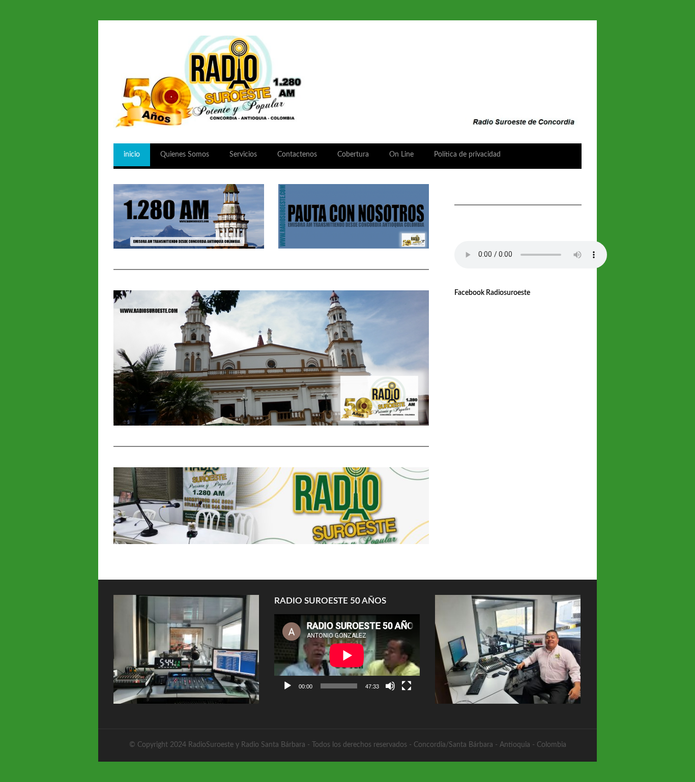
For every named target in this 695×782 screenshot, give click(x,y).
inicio (132, 154)
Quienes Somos (184, 154)
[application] (347, 655)
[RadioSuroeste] (347, 82)
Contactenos (297, 154)
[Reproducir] (287, 686)
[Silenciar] (390, 686)
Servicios (243, 154)
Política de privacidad (467, 154)
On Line (401, 154)
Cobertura (353, 154)
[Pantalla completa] (406, 686)
